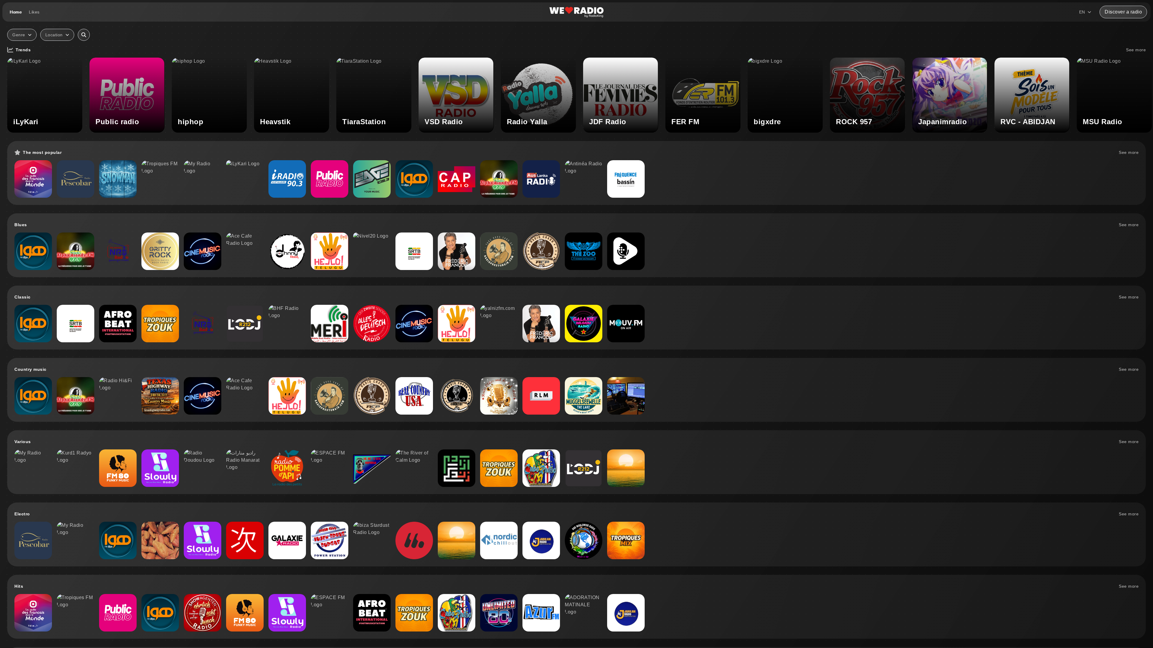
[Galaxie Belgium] (583, 323)
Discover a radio (1123, 11)
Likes (34, 12)
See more (1136, 49)
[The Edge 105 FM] (372, 179)
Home (16, 12)
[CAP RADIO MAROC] (456, 179)
